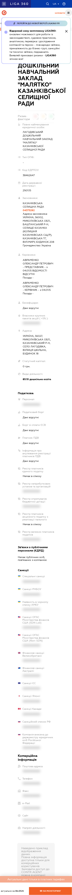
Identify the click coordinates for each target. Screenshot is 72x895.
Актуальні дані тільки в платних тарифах (36, 879)
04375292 (29, 210)
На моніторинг (51, 891)
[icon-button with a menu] (68, 12)
